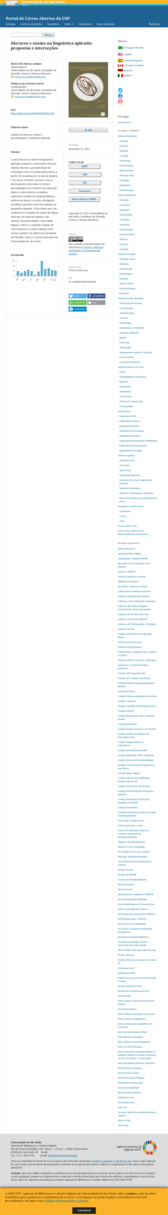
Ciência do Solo (127, 460)
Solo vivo (122, 1107)
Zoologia (123, 155)
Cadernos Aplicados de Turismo (134, 596)
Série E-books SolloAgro (130, 1046)
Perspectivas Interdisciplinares (133, 936)
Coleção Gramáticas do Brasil (132, 750)
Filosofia (123, 244)
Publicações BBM (126, 972)
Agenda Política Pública (129, 553)
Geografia (124, 219)
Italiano (127, 75)
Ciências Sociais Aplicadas (131, 298)
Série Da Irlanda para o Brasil (132, 1031)
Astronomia (125, 396)
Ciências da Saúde (127, 254)
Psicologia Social (126, 968)
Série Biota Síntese (127, 1009)
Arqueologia (125, 214)
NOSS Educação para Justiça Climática (137, 913)
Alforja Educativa (126, 548)
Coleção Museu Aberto (129, 773)
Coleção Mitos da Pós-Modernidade (135, 760)
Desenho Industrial (129, 332)
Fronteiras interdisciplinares (132, 879)
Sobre (68, 24)
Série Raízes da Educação (130, 1082)
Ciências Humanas (127, 195)
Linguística (124, 511)
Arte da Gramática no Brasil (132, 576)
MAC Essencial (125, 889)
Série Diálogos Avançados (130, 1036)
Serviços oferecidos (31, 24)
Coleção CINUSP (126, 710)
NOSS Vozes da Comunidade (132, 923)
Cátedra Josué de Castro (130, 642)
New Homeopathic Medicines (132, 899)
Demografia (125, 347)
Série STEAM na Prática (129, 1092)
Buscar (156, 24)
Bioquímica (125, 185)
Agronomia (125, 470)
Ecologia (123, 140)
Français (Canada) (133, 65)
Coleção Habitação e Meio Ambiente (136, 755)
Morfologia (125, 160)
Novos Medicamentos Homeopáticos (136, 904)
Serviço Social (126, 357)
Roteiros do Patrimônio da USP (133, 991)
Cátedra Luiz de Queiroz (130, 647)
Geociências (125, 386)
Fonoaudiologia (127, 288)
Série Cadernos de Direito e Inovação (136, 1013)
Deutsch (127, 70)
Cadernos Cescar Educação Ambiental (136, 601)
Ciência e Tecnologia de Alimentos (136, 493)
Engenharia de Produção (131, 430)
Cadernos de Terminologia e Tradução (137, 624)
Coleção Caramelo (127, 701)
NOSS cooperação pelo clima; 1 (133, 909)
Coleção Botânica (126, 691)
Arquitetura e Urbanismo (132, 327)
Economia (124, 342)
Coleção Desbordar (127, 724)
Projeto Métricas (126, 954)
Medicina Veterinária (129, 488)
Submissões (85, 24)
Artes (122, 520)
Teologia (123, 249)
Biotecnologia (126, 190)
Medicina (124, 263)
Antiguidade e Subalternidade (133, 558)
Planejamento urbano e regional (135, 352)
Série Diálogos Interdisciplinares (134, 1041)
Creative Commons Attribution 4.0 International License (86, 250)
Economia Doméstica (129, 362)
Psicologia (124, 224)
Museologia (125, 322)
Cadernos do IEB (126, 628)
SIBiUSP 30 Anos (126, 1097)
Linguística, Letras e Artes (131, 506)
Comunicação (126, 308)
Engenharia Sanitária (129, 435)
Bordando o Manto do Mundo (133, 586)
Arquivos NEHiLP (127, 571)
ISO (85, 182)
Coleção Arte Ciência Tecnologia (134, 678)
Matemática (125, 391)
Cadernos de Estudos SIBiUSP (132, 619)
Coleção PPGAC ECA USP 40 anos (134, 786)
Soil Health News (126, 1102)
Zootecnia (124, 465)
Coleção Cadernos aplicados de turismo (137, 696)
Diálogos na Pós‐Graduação (131, 846)
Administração (126, 313)
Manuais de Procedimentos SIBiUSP (136, 894)
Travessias (123, 1125)
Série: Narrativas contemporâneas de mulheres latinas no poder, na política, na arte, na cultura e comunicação (137, 1055)
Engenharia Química (129, 421)
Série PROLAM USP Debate (131, 1077)
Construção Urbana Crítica (131, 820)
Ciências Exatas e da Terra (131, 366)
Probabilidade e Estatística (132, 376)
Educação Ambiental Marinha (132, 856)
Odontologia (125, 268)
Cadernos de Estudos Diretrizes (133, 614)
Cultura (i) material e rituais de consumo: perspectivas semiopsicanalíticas (133, 833)
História (123, 239)
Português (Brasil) (133, 47)
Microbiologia (126, 170)
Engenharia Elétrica (129, 425)
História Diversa (126, 884)
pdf (90, 129)
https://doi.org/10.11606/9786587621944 (32, 113)
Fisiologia (124, 180)
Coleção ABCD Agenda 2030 (131, 673)
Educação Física (127, 258)
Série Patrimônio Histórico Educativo (136, 1063)
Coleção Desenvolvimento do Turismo (137, 728)
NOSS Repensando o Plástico (132, 918)
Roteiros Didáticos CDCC (130, 986)
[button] (78, 296)
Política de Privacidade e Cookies (67, 1201)
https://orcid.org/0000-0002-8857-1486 (30, 97)
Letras (122, 516)
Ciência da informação (130, 303)
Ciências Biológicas (127, 136)
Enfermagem (125, 273)
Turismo (123, 317)
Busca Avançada (106, 24)
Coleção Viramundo (128, 807)
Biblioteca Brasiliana (128, 581)
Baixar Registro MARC (84, 199)
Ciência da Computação (131, 401)
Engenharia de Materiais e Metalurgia (138, 440)
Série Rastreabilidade (128, 1087)
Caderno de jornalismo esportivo (134, 591)
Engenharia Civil (127, 416)
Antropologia (126, 229)
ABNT (84, 166)
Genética (123, 150)
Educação (124, 199)
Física (122, 371)
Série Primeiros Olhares (130, 1068)
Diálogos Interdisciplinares (131, 841)
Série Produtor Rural (128, 1072)
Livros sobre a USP (127, 525)
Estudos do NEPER (127, 874)
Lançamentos (124, 122)
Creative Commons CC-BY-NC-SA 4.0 (111, 1161)
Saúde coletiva (126, 283)
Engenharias (124, 411)
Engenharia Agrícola (129, 475)
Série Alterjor (124, 995)
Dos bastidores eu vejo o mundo (134, 851)
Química (123, 381)
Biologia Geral (126, 175)
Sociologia (124, 204)
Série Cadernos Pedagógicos (132, 1018)
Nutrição (123, 278)
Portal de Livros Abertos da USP (38, 18)
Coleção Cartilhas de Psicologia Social (136, 706)
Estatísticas (53, 24)
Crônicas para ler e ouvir (130, 825)
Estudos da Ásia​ (126, 869)
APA (85, 174)
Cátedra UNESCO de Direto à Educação (137, 660)
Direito (122, 337)
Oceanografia (126, 406)
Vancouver (85, 191)
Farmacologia (126, 165)
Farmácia (124, 293)
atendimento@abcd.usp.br (63, 1155)
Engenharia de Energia (130, 450)
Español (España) (133, 60)
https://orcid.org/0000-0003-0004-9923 (30, 77)
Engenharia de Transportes (133, 445)
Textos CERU (124, 1120)
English (127, 54)
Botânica (123, 145)
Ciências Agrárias (126, 455)
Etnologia (124, 209)
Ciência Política (127, 234)
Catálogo (10, 24)
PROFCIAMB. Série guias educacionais (137, 950)
